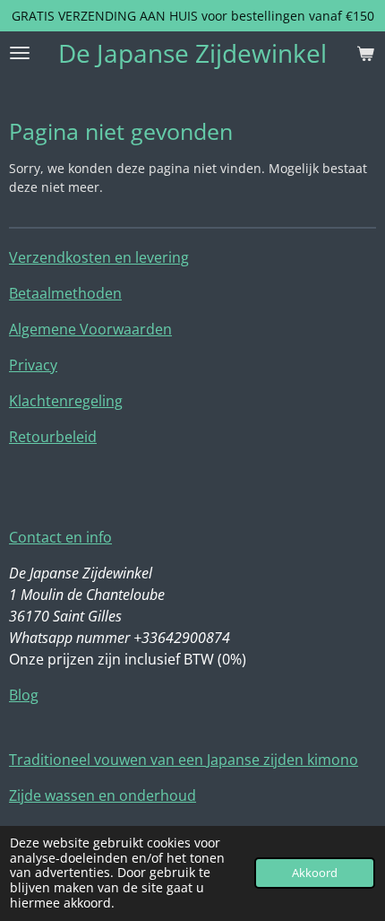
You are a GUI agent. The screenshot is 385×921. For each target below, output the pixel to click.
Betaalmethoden (65, 293)
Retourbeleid (53, 437)
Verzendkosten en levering (99, 257)
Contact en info (60, 537)
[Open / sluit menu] (19, 52)
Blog (23, 695)
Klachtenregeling (66, 401)
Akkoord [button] (315, 873)
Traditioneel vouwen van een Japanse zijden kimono (183, 759)
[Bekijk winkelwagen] (365, 52)
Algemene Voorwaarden (90, 329)
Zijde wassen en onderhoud (102, 795)
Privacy (33, 365)
